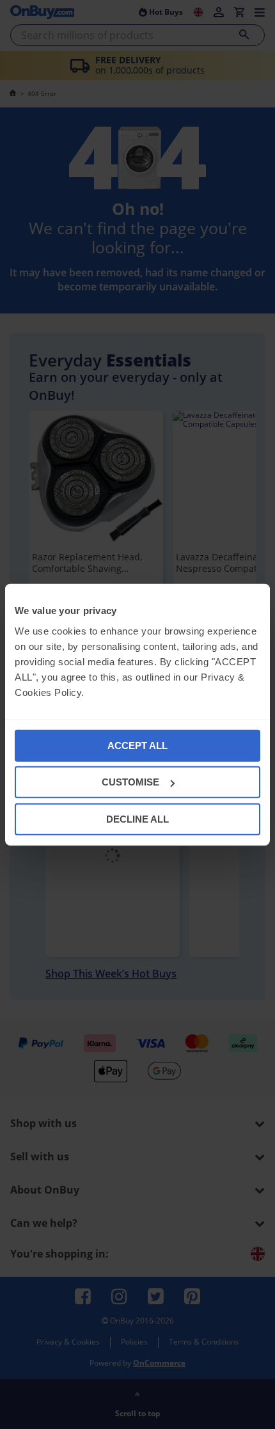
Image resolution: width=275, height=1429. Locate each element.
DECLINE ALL (137, 818)
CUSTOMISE (130, 782)
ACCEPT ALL (137, 744)
